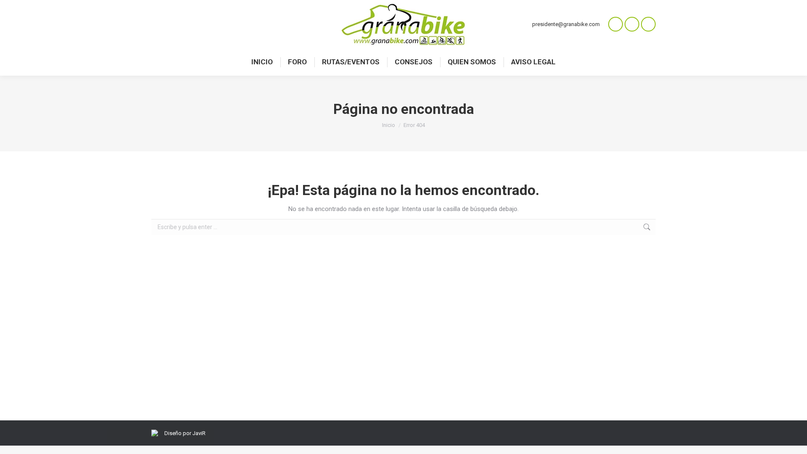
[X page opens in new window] (648, 24)
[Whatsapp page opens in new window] (615, 24)
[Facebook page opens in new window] (632, 24)
